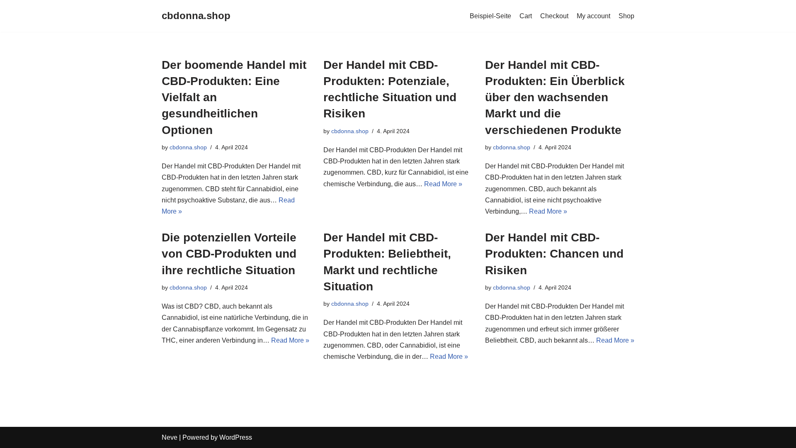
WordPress (235, 437)
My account (593, 15)
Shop (626, 15)
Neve (169, 437)
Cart (525, 15)
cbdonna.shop (188, 147)
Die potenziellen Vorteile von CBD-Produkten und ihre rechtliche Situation (229, 253)
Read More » (443, 183)
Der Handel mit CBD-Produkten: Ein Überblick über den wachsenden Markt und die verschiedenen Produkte (555, 97)
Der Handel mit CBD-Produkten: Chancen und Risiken (554, 253)
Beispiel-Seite (490, 15)
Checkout (554, 15)
